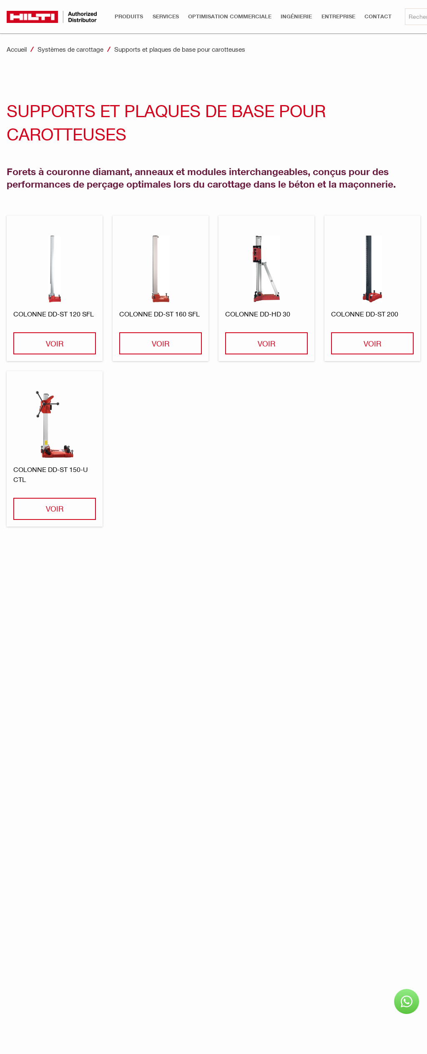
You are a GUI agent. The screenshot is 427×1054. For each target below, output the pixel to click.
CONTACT (378, 16)
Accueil (17, 49)
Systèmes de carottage (70, 49)
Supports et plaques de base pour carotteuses (179, 49)
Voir (54, 343)
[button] (129, 16)
